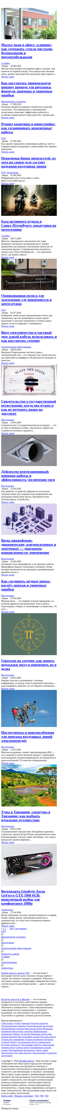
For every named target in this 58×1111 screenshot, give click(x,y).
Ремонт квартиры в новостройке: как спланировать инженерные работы (28, 128)
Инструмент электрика (23, 1031)
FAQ (3, 138)
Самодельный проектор (30, 1045)
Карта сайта (7, 1096)
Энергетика (12, 172)
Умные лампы (42, 1050)
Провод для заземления (20, 1042)
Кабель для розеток (21, 1034)
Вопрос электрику (24, 1096)
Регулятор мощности (10, 1045)
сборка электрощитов (36, 1102)
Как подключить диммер (29, 1037)
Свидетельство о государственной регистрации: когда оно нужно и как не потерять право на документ (28, 407)
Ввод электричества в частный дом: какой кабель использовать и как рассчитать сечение (29, 337)
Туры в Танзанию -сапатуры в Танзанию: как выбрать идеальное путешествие (25, 816)
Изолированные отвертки (12, 1029)
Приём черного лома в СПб (15, 973)
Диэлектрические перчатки (13, 1026)
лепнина (6, 1102)
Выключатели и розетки (13, 101)
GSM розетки (7, 1023)
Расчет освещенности (41, 1042)
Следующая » (20, 928)
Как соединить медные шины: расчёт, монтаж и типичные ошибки (26, 585)
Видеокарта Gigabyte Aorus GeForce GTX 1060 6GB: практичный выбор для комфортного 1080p (23, 897)
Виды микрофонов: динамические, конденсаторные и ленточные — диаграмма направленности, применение (28, 546)
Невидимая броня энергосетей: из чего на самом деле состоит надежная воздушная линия (28, 162)
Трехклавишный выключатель (21, 1050)
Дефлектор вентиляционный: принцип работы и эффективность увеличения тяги (28, 476)
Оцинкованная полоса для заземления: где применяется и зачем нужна (26, 300)
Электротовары (9, 962)
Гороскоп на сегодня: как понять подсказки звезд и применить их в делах (29, 665)
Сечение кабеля (22, 1047)
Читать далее (7, 76)
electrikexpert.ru (26, 1061)
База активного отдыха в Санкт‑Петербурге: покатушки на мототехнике (28, 225)
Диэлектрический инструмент (39, 1026)
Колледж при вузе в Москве (15, 999)
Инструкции (7, 420)
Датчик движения (22, 1023)
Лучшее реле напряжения (12, 1039)
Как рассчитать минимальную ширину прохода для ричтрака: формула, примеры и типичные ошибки (26, 89)
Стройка (5, 63)
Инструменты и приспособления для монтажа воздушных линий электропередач (27, 737)
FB (41, 1096)
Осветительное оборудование (16, 347)
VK (37, 1096)
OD (46, 1096)
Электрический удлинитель (44, 1053)
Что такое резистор (23, 1053)
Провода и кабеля (10, 954)
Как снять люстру (48, 1037)
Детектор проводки (39, 1023)
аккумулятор (6, 1056)
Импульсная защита (33, 1029)
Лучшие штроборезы (34, 1039)
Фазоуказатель (7, 1053)
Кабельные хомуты (39, 1034)
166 (11, 928)
